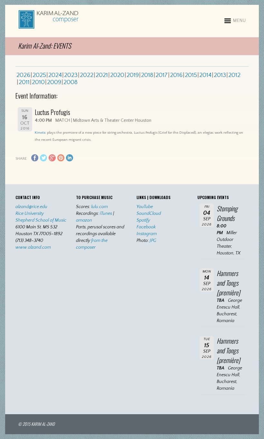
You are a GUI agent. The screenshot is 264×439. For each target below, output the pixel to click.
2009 (54, 82)
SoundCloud (149, 213)
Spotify (143, 220)
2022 (86, 75)
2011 (24, 82)
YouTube (145, 206)
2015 (191, 75)
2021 (102, 75)
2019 (133, 75)
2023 (71, 75)
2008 (70, 82)
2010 (38, 82)
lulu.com (99, 206)
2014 (205, 75)
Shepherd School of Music (40, 220)
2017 (162, 75)
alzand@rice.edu (31, 206)
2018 (147, 75)
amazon (84, 220)
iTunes (106, 213)
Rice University (29, 213)
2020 (117, 75)
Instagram (147, 233)
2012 (234, 75)
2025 (39, 75)
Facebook (146, 227)
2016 (176, 75)
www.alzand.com (33, 247)
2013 (220, 75)
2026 (23, 75)
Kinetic (40, 133)
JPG (153, 240)
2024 (55, 75)
